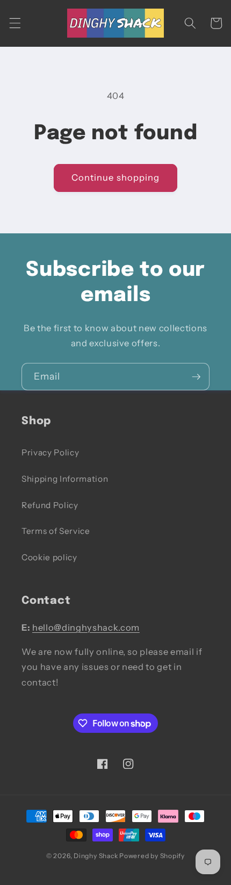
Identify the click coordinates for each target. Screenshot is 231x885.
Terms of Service (55, 531)
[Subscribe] (196, 377)
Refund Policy (49, 505)
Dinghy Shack (96, 856)
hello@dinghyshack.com (86, 627)
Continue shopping (115, 177)
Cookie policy (49, 557)
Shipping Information (64, 479)
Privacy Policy (50, 452)
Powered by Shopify (152, 856)
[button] (14, 23)
